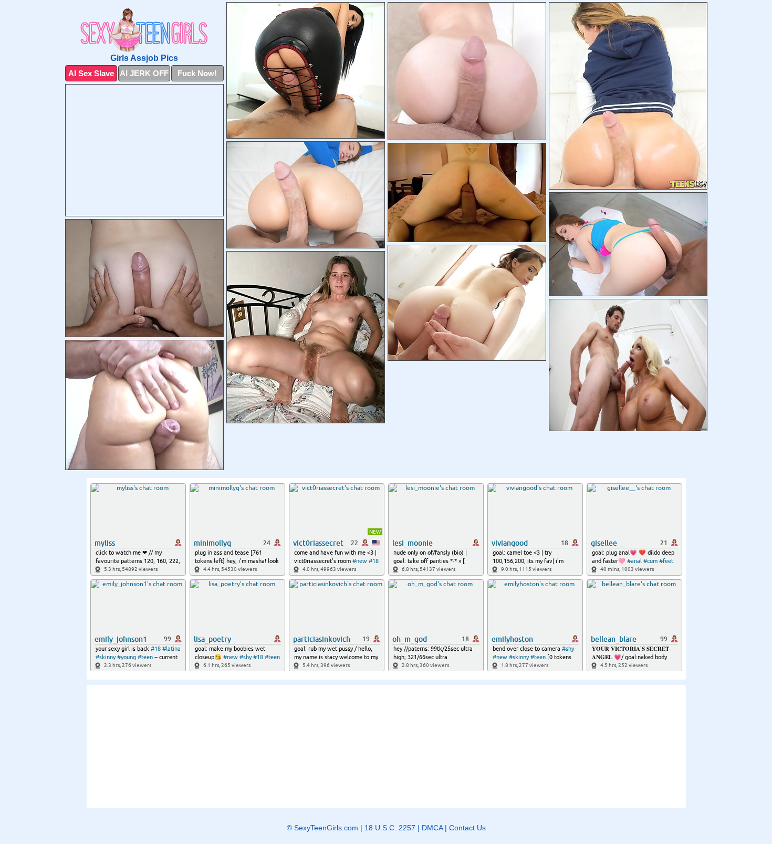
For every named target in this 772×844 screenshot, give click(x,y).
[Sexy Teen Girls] (144, 30)
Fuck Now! (197, 73)
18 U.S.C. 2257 (389, 828)
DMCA (432, 828)
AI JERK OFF (144, 73)
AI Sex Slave (91, 73)
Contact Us (467, 828)
